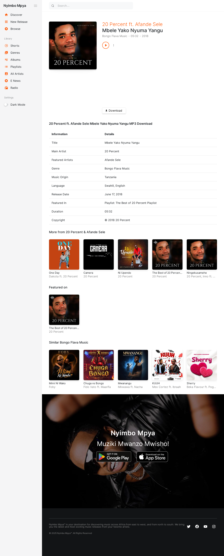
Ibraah (177, 387)
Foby (52, 387)
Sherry (191, 383)
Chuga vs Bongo (93, 383)
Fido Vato (89, 387)
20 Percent (114, 24)
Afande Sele (149, 24)
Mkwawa (124, 387)
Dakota (54, 276)
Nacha (138, 387)
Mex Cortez (160, 387)
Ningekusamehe (197, 272)
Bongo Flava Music (114, 36)
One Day (54, 272)
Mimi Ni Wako (57, 383)
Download (115, 110)
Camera (88, 272)
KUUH (156, 383)
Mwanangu (124, 383)
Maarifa (106, 387)
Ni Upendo (124, 272)
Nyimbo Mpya (15, 6)
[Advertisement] (153, 76)
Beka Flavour (195, 387)
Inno (205, 276)
